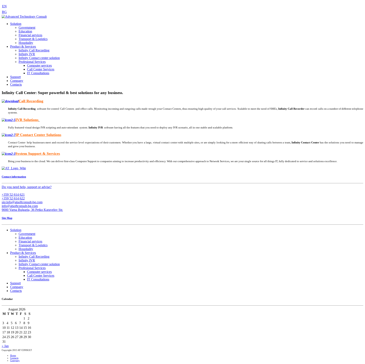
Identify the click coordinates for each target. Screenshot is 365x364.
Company (16, 80)
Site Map (7, 218)
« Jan (5, 346)
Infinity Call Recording (34, 50)
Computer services (39, 65)
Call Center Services (40, 69)
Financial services (30, 35)
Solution (15, 24)
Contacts (16, 84)
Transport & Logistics (33, 39)
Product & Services (23, 46)
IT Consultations (38, 73)
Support (15, 77)
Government (27, 27)
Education (25, 31)
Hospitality (26, 42)
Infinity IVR (27, 54)
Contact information (14, 176)
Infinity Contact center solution (39, 58)
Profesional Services (32, 61)
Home (13, 355)
